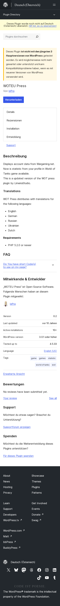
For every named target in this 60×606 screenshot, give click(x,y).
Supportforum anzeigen (17, 427)
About (6, 475)
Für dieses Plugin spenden (18, 455)
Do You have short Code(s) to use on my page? (19, 266)
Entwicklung (14, 136)
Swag (36, 520)
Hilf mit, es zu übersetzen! (42, 25)
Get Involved (39, 503)
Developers (9, 514)
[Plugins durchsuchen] (37, 36)
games (42, 358)
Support (11, 145)
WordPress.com (14, 530)
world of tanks (42, 365)
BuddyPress (12, 547)
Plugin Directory (11, 14)
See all (53, 398)
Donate (38, 514)
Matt (7, 536)
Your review (10, 398)
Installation (13, 128)
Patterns (37, 492)
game (33, 358)
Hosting (7, 487)
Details (11, 112)
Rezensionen (14, 120)
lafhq (11, 91)
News (6, 481)
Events (36, 508)
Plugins (36, 487)
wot (54, 365)
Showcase (38, 475)
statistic (52, 358)
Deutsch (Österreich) (23, 562)
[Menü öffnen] (55, 5)
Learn (6, 503)
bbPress (9, 542)
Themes (36, 481)
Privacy (7, 492)
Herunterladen (13, 99)
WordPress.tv (12, 520)
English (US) (50, 351)
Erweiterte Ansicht (14, 373)
